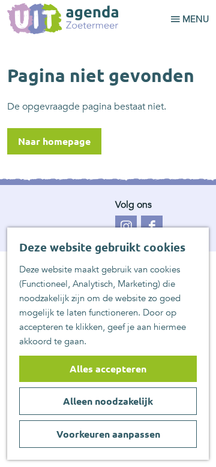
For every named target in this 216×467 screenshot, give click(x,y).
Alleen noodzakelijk (108, 401)
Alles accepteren (108, 368)
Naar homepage (54, 141)
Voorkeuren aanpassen (108, 434)
